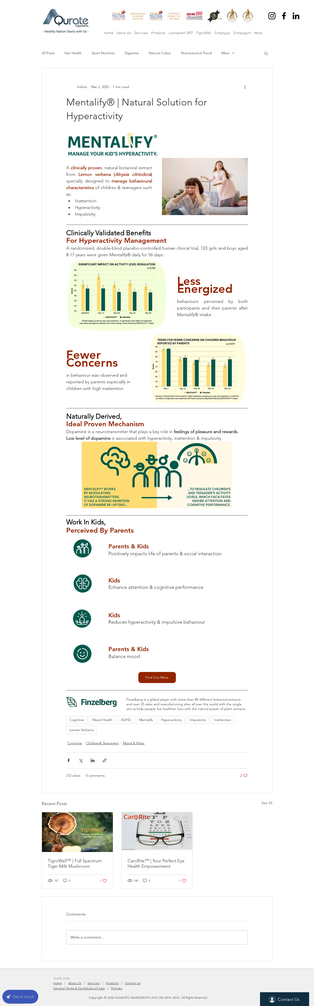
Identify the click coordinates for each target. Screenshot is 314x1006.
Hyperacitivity (171, 720)
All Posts (48, 53)
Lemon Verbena (81, 730)
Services (94, 983)
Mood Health (102, 720)
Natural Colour (160, 53)
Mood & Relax (133, 743)
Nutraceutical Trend (196, 53)
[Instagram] (272, 16)
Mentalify (146, 720)
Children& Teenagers (102, 743)
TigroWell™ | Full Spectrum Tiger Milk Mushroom (75, 863)
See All (267, 803)
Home (57, 983)
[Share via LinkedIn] (92, 760)
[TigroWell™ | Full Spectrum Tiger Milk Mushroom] (77, 832)
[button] (266, 53)
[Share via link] (104, 760)
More (226, 53)
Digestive (132, 53)
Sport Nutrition (103, 53)
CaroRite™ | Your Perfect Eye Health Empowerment (156, 863)
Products (112, 983)
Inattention (222, 720)
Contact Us (133, 983)
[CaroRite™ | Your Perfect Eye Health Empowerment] (157, 832)
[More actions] (245, 87)
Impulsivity (198, 720)
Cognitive (76, 720)
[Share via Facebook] (68, 760)
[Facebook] (284, 16)
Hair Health (73, 53)
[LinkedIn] (296, 16)
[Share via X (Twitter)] (80, 760)
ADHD (126, 720)
